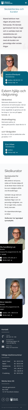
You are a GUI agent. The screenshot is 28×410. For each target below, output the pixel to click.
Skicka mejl (11, 82)
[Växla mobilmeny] (26, 3)
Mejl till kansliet (12, 347)
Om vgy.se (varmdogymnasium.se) (10, 407)
